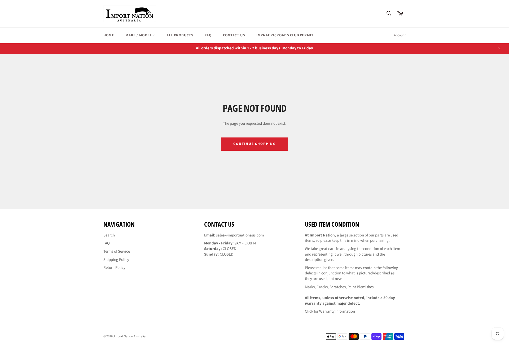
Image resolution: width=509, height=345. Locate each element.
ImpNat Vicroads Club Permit (284, 35)
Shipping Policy (116, 259)
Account (400, 35)
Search (109, 235)
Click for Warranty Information (330, 311)
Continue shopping (254, 143)
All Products (179, 35)
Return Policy (114, 267)
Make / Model (139, 35)
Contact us (234, 35)
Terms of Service (116, 251)
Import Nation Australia (130, 336)
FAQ (208, 35)
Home (108, 35)
